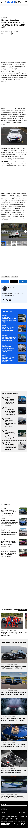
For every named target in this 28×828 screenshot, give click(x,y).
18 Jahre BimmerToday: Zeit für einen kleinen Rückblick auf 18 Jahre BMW (13, 745)
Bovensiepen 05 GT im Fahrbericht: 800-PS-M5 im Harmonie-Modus (9, 543)
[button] (25, 231)
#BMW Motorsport (5, 276)
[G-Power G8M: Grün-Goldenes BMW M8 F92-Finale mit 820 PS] (22, 411)
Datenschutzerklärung (20, 816)
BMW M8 (7, 408)
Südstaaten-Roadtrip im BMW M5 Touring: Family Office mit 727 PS (8, 553)
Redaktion (10, 515)
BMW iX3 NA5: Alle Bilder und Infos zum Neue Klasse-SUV (8, 328)
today (14, 2)
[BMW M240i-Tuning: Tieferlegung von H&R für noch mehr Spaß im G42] (22, 421)
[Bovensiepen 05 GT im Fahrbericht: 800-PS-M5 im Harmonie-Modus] (23, 542)
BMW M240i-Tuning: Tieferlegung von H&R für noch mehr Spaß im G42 (11, 423)
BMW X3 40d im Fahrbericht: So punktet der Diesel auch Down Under (9, 532)
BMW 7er (3, 508)
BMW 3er (4, 355)
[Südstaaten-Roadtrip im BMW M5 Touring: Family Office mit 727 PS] (23, 553)
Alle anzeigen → (22, 609)
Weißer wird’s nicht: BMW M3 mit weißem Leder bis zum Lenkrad (11, 447)
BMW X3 (3, 529)
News (20, 808)
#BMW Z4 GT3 (15, 276)
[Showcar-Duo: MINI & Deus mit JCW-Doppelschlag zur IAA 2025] (22, 433)
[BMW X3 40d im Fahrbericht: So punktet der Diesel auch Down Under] (23, 532)
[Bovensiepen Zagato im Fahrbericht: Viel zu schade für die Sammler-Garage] (23, 522)
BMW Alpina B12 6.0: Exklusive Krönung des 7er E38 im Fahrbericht (9, 511)
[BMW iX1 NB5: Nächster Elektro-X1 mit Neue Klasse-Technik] (22, 348)
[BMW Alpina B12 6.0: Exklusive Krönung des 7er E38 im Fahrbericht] (23, 511)
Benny (12, 31)
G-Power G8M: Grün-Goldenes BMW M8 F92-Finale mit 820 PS (10, 412)
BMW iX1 (4, 345)
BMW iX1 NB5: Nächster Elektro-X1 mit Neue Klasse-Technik (8, 349)
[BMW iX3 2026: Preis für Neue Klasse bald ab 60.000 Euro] (22, 338)
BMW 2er (7, 418)
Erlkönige (3, 812)
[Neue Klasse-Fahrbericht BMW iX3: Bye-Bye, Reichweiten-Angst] (22, 318)
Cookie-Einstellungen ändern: (7, 816)
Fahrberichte (22, 812)
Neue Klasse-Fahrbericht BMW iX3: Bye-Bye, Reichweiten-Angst (9, 319)
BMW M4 (3, 518)
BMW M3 (7, 442)
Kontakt (11, 808)
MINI (6, 430)
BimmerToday (3, 4)
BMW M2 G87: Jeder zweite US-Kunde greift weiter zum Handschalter (13, 771)
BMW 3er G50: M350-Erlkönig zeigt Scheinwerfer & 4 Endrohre (9, 359)
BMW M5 (3, 539)
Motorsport (9, 4)
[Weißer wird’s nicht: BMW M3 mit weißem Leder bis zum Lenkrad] (22, 446)
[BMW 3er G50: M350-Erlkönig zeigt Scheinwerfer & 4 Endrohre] (22, 358)
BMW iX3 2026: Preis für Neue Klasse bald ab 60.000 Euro (9, 338)
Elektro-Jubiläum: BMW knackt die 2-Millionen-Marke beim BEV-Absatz (13, 719)
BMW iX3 (4, 315)
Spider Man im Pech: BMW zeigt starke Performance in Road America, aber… (11, 633)
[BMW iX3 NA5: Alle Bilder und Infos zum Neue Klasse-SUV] (22, 328)
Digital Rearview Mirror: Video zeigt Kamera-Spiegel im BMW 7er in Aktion (13, 797)
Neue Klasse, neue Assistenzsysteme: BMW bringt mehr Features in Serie (13, 693)
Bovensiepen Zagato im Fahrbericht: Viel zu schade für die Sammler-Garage (9, 522)
